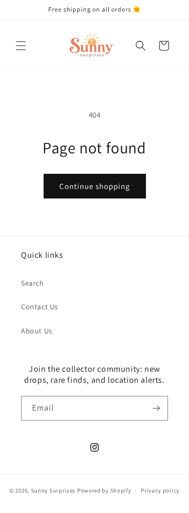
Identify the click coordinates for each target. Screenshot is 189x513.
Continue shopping (94, 186)
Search (32, 283)
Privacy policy (160, 490)
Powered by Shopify (104, 490)
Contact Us (39, 306)
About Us (36, 331)
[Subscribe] (155, 408)
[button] (21, 45)
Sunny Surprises (53, 490)
